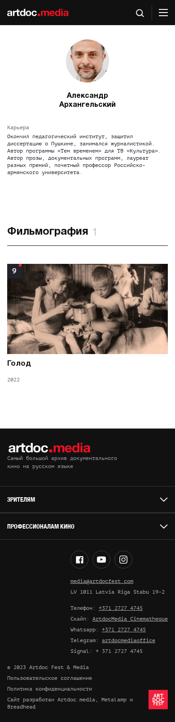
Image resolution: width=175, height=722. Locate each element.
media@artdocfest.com (101, 581)
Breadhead (21, 707)
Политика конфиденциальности (49, 689)
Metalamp (114, 699)
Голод (19, 363)
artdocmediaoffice (128, 640)
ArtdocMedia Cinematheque (130, 619)
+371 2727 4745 (121, 608)
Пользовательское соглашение (49, 678)
